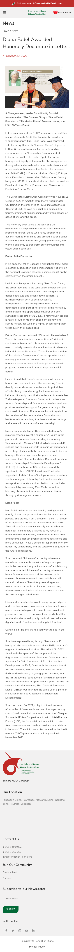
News (15, 31)
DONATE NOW (64, 12)
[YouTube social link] (26, 930)
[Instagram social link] (19, 930)
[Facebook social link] (6, 930)
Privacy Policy (37, 946)
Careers (7, 878)
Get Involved (10, 872)
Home (6, 31)
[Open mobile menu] (4, 12)
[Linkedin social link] (33, 930)
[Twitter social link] (13, 930)
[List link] (37, 847)
